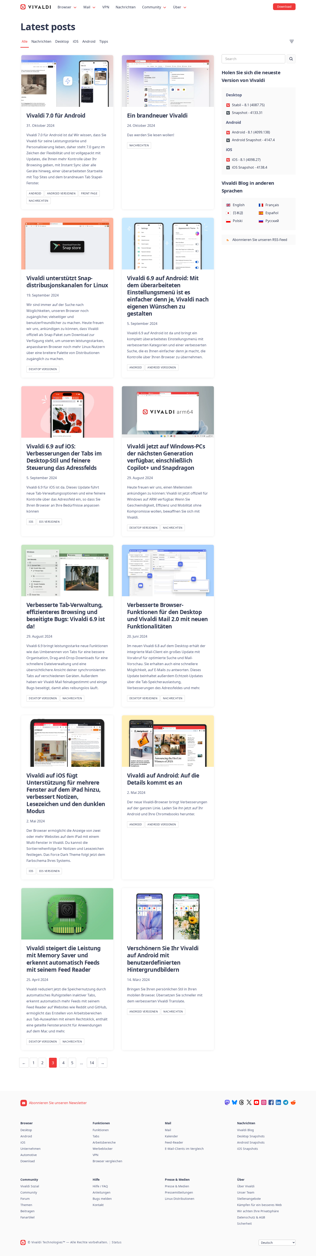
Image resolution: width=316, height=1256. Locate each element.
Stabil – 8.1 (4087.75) (248, 105)
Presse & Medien (177, 1186)
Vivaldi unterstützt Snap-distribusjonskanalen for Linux (67, 281)
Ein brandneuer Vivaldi (157, 115)
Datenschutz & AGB (251, 1217)
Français (272, 205)
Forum (25, 1199)
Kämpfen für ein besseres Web (259, 1205)
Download (27, 1161)
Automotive (28, 1155)
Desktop (62, 41)
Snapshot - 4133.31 (247, 112)
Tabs (96, 1136)
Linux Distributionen (179, 1199)
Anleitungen (101, 1192)
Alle (25, 41)
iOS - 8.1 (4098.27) (246, 159)
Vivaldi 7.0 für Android (55, 115)
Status (116, 1242)
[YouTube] (256, 1102)
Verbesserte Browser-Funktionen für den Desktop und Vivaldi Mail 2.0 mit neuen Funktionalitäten (167, 615)
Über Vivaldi (246, 1186)
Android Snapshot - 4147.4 (253, 140)
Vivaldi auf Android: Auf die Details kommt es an (163, 779)
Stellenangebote (249, 1199)
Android (88, 41)
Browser (65, 7)
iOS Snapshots (247, 1149)
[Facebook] (271, 1102)
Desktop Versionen (43, 369)
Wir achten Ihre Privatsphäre (258, 1211)
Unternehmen (30, 1149)
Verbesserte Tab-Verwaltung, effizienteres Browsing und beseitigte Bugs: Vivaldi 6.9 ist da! (65, 615)
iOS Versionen (49, 522)
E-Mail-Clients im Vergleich (184, 1149)
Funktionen (101, 1130)
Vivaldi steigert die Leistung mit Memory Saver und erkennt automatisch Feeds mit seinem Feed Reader (63, 958)
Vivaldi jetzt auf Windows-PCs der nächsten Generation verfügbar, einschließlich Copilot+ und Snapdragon (166, 456)
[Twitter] (249, 1102)
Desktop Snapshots (251, 1136)
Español (271, 212)
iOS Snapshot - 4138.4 (249, 167)
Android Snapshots (251, 1142)
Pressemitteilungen (179, 1192)
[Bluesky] (234, 1102)
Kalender (171, 1136)
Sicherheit (244, 1223)
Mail (87, 7)
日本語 (238, 212)
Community (152, 7)
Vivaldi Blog (245, 1130)
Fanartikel (27, 1217)
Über (177, 7)
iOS (75, 41)
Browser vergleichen (107, 1161)
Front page (89, 193)
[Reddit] (293, 1102)
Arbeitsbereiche (104, 1142)
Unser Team (245, 1192)
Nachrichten (126, 7)
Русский (272, 220)
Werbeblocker (103, 1149)
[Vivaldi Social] (227, 1102)
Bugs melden (102, 1199)
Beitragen (27, 1211)
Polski (237, 220)
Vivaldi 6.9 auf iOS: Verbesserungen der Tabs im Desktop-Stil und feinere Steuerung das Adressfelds (64, 456)
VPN (105, 7)
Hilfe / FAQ (100, 1186)
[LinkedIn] (278, 1102)
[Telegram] (285, 1102)
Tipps (103, 41)
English (239, 205)
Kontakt (98, 1205)
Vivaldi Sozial (29, 1186)
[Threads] (241, 1102)
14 (92, 1062)
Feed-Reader (174, 1142)
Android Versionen (61, 193)
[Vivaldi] (35, 7)
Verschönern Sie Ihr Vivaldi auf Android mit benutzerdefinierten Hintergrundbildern (163, 958)
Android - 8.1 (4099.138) (251, 132)
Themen (26, 1205)
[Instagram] (263, 1102)
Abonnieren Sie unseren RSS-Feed (259, 239)
